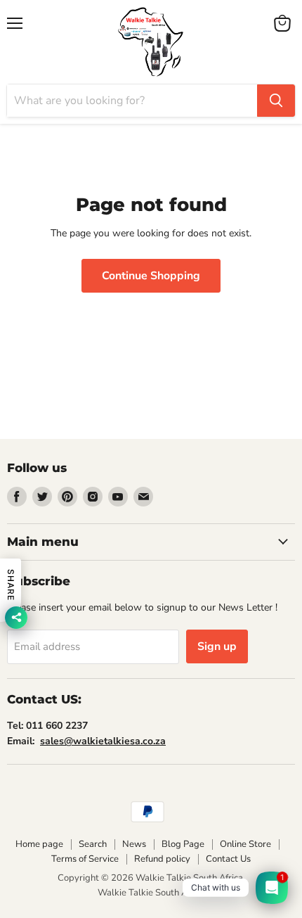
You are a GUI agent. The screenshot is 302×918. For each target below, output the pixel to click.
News (134, 844)
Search (93, 844)
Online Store (245, 844)
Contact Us (228, 859)
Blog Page (183, 844)
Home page (39, 844)
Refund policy (162, 859)
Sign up (217, 646)
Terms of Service (85, 859)
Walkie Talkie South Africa (151, 892)
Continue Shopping (151, 275)
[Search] (276, 100)
